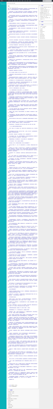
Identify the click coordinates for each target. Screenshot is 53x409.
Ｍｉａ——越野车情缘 (42, 27)
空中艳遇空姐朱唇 (13, 386)
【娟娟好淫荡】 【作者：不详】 (43, 16)
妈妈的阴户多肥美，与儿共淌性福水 (12, 398)
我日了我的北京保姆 (42, 35)
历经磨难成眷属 (10, 407)
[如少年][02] (9, 401)
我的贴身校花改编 (42, 34)
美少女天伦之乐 (10, 394)
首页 (12, 3)
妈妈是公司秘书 (10, 404)
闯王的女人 (9, 397)
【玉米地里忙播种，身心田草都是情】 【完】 (45, 17)
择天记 (2, 0)
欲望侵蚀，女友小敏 (14, 385)
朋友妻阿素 (41, 30)
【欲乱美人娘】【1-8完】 (11, 391)
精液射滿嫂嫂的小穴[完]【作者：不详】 (44, 12)
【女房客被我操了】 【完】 (43, 8)
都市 (14, 3)
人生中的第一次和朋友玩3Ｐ (43, 26)
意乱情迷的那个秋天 (42, 31)
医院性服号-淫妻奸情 (10, 400)
